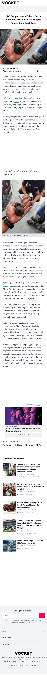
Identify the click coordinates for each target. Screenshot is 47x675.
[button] (44, 3)
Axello (29, 530)
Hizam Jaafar (31, 545)
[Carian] (38, 3)
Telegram (28, 620)
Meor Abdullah (32, 510)
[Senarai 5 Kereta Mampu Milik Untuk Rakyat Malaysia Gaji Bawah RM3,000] (9, 507)
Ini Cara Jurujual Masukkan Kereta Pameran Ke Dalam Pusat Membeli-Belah (30, 486)
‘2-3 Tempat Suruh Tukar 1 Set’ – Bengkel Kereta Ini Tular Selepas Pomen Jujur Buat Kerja (23, 19)
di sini (17, 357)
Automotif (14, 68)
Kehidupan (20, 474)
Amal (16, 101)
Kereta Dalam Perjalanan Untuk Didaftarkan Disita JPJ (30, 542)
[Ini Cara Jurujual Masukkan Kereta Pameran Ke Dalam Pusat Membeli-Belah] (9, 489)
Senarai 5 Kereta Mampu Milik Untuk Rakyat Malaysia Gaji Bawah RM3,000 (29, 504)
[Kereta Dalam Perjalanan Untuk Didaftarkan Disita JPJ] (9, 546)
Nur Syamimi (31, 474)
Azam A (41, 71)
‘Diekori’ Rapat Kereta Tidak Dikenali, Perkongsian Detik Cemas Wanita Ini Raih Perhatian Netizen (28, 468)
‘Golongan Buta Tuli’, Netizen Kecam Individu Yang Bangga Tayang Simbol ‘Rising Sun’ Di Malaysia (29, 524)
